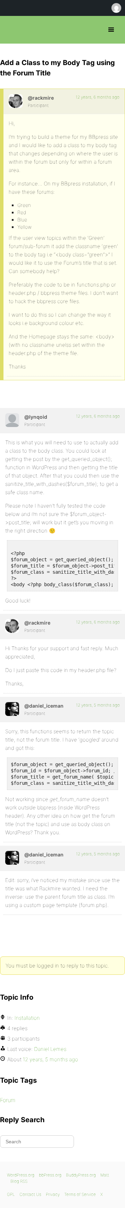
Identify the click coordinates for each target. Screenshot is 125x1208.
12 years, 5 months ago (98, 705)
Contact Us (30, 1194)
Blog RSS (18, 1181)
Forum (7, 1100)
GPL (11, 1194)
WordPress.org (20, 1175)
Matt (104, 1175)
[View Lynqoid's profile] (12, 420)
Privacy (53, 1194)
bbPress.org (11, 30)
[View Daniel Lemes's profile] (12, 709)
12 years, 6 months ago (97, 97)
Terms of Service (80, 1194)
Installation (27, 1018)
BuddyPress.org (81, 1175)
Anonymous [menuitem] (116, 8)
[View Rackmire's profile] (16, 101)
